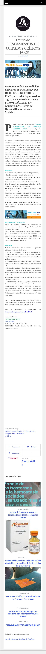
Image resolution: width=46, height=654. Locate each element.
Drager (8, 434)
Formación (20, 434)
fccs (13, 434)
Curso (32, 431)
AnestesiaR (24, 56)
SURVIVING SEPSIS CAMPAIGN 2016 (23, 623)
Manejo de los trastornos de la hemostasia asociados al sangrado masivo (23, 515)
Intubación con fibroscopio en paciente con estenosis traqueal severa (23, 612)
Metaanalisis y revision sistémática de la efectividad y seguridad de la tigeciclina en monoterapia (23, 563)
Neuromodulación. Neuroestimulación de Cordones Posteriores (23, 597)
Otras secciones (15, 36)
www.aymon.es (9, 321)
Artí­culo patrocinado (13, 431)
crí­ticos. (26, 431)
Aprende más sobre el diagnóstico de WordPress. (20, 639)
